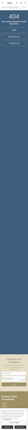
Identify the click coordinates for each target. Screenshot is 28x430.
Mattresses (5, 407)
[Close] (26, 410)
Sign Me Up (14, 384)
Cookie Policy (8, 419)
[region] (14, 419)
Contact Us (14, 43)
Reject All (7, 427)
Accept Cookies (20, 427)
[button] (2, 3)
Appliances (5, 403)
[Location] (17, 3)
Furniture (4, 405)
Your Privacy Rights (14, 422)
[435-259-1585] (21, 3)
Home (14, 30)
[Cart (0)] (25, 3)
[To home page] (9, 3)
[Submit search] (24, 7)
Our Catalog (14, 37)
